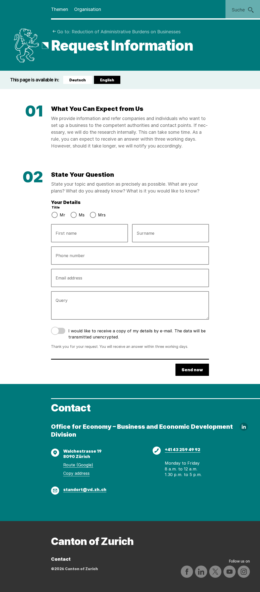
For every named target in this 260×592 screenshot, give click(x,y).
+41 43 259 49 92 (182, 449)
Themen (59, 9)
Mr (62, 214)
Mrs (102, 214)
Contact (61, 559)
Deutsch (77, 80)
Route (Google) (78, 464)
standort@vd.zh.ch (84, 489)
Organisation (87, 9)
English (109, 81)
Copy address (76, 473)
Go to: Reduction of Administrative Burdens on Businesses (119, 31)
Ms (82, 214)
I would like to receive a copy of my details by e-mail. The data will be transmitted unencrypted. (137, 333)
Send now (192, 369)
